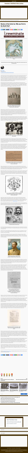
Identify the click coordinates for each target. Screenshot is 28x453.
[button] (1, 6)
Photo (16, 106)
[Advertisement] (14, 13)
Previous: (7, 379)
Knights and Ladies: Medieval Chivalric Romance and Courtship (5, 390)
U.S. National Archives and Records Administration (7, 72)
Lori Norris (3, 70)
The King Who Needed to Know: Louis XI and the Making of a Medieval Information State (10, 402)
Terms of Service (9, 448)
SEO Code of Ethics (18, 448)
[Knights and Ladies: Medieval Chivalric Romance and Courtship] (5, 386)
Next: (21, 379)
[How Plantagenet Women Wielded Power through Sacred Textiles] (23, 386)
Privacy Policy (13, 448)
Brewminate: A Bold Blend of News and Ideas (14, 3)
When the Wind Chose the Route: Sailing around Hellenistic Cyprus (14, 390)
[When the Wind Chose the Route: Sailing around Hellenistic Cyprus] (14, 386)
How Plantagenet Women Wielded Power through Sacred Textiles (23, 390)
